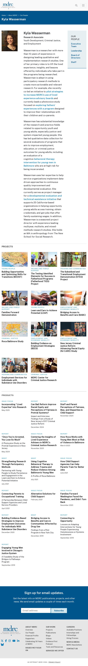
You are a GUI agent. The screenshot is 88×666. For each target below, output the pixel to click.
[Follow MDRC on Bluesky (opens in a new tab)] (2, 644)
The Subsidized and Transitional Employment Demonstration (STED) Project (73, 275)
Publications (51, 633)
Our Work (50, 627)
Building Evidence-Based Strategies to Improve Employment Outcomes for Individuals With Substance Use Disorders (14, 524)
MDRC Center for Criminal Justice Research (44, 378)
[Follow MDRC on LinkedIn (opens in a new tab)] (18, 640)
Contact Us (72, 649)
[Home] (9, 5)
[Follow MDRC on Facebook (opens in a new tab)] (6, 640)
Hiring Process (72, 638)
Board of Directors (75, 56)
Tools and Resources (54, 647)
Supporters (29, 639)
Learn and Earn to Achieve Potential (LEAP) (44, 311)
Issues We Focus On (33, 649)
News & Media (73, 642)
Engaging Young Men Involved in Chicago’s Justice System (12, 550)
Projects (49, 630)
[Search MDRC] (76, 5)
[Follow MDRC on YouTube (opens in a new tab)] (13, 640)
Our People (24, 15)
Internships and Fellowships (73, 634)
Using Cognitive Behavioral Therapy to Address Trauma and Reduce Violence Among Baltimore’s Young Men (43, 467)
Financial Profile (31, 636)
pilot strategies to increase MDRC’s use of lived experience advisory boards (43, 95)
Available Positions (74, 630)
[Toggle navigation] (83, 5)
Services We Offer (55, 651)
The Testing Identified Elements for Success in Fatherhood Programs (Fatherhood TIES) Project (43, 278)
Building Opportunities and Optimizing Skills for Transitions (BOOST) (14, 274)
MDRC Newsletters (74, 645)
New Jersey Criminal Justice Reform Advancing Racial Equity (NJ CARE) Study (72, 347)
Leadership (76, 51)
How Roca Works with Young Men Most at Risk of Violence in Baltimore (72, 440)
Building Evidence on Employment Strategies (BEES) (43, 346)
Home (4, 15)
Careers (71, 627)
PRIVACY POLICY (54, 662)
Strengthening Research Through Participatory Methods (14, 464)
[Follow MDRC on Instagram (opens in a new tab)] (9, 640)
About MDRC (12, 15)
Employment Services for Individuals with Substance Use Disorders (14, 380)
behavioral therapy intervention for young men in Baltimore (40, 162)
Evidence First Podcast (51, 642)
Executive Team (76, 45)
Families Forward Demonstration (10, 313)
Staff (73, 62)
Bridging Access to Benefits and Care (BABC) (73, 313)
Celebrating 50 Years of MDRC (33, 642)
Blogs (48, 636)
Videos (49, 639)
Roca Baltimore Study (13, 341)
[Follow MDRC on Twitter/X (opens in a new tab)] (2, 640)
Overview (29, 630)
